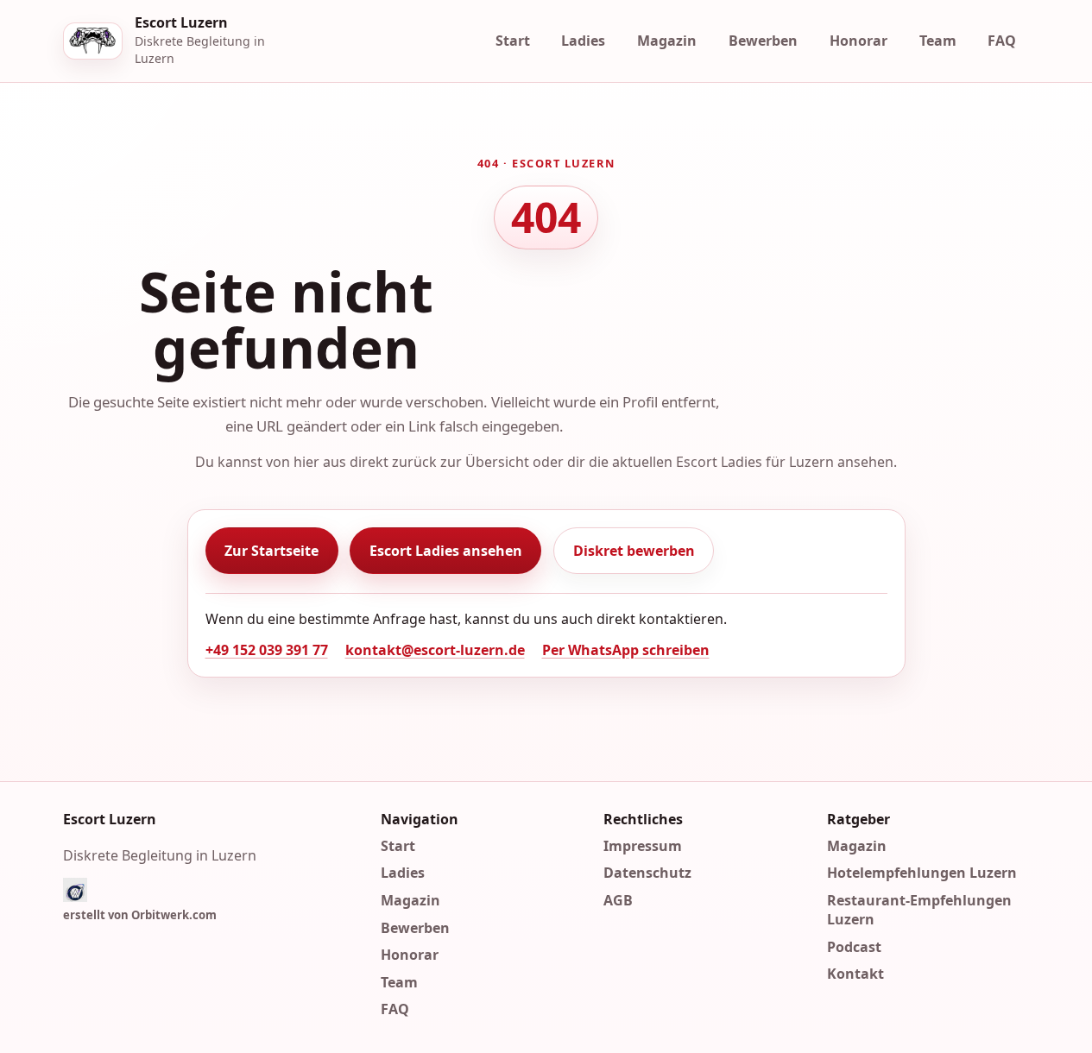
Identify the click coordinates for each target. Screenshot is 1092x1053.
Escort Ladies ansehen (445, 550)
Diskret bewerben (634, 550)
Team (937, 40)
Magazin (667, 40)
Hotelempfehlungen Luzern (922, 872)
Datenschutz (647, 872)
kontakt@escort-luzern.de (435, 649)
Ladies (583, 40)
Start (513, 40)
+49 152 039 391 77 (266, 649)
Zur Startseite (271, 550)
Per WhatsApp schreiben (626, 649)
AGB (618, 900)
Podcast (854, 945)
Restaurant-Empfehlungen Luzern (919, 910)
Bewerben (763, 40)
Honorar (858, 40)
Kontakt (855, 973)
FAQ (1002, 40)
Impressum (642, 844)
